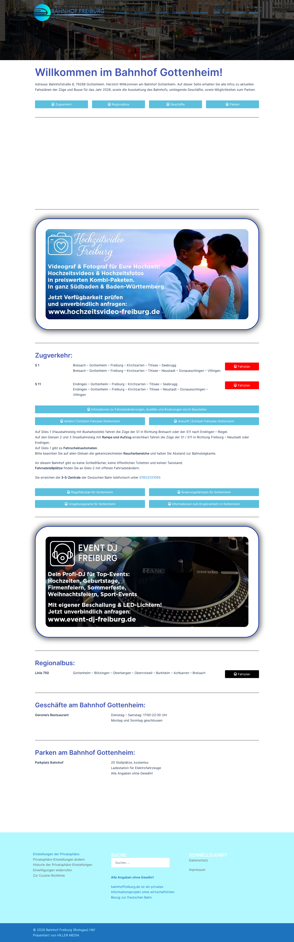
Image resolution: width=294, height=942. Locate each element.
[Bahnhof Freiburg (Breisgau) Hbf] (69, 12)
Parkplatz (122, 12)
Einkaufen (161, 12)
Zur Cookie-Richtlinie (49, 875)
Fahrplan (179, 12)
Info (228, 12)
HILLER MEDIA (68, 935)
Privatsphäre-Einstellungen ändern (59, 859)
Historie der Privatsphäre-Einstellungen (62, 865)
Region (253, 12)
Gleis (217, 12)
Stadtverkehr (199, 12)
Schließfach (142, 12)
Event (240, 12)
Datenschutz (198, 860)
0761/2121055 (150, 477)
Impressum (197, 870)
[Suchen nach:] (140, 863)
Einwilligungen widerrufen (52, 870)
